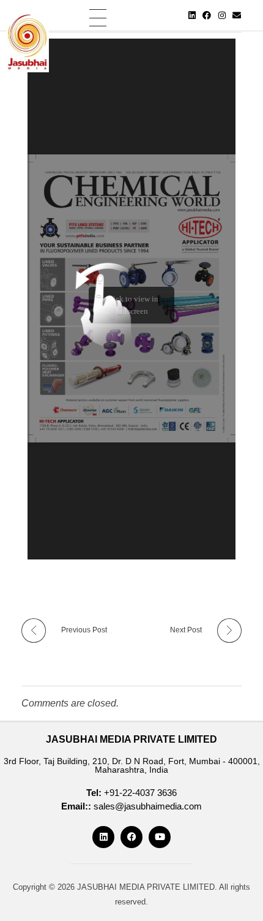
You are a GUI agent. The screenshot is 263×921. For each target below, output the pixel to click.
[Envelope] (237, 15)
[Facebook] (207, 15)
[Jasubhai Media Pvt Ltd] (27, 40)
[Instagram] (222, 15)
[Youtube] (160, 837)
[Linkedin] (192, 15)
